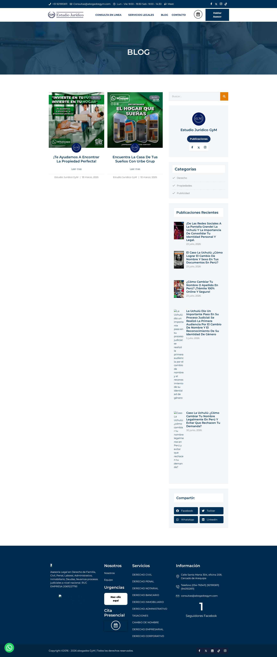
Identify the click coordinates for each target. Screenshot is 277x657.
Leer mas (76, 169)
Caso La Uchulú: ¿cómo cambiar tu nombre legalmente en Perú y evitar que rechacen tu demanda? (203, 419)
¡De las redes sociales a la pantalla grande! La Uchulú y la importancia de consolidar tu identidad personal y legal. (203, 232)
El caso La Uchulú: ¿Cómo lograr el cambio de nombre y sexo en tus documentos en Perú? (204, 257)
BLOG (164, 14)
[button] (110, 15)
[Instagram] (220, 4)
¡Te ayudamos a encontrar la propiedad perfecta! (76, 159)
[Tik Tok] (225, 4)
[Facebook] (211, 4)
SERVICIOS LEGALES (141, 14)
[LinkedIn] (205, 147)
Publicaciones (199, 138)
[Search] (224, 96)
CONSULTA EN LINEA (108, 14)
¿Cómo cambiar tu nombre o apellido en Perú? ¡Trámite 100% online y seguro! (202, 286)
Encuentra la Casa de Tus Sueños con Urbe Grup (135, 159)
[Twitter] (216, 4)
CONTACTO (179, 14)
